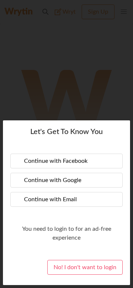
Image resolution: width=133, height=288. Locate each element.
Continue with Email (50, 199)
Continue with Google (52, 180)
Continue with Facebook (56, 161)
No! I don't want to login (85, 267)
